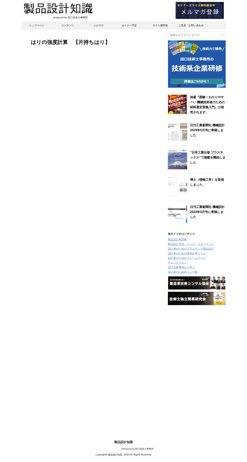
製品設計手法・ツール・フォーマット (191, 244)
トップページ (36, 25)
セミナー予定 (129, 25)
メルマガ (98, 25)
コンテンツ (67, 25)
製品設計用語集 (177, 239)
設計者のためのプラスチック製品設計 (191, 248)
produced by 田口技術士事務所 (124, 449)
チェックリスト (177, 262)
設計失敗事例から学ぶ (181, 267)
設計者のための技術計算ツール (187, 253)
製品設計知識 (123, 442)
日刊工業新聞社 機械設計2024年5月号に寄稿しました (207, 212)
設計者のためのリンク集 (183, 271)
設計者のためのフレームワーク (187, 258)
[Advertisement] (197, 368)
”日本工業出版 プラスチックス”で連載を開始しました (208, 157)
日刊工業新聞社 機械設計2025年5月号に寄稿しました (207, 130)
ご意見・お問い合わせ (191, 25)
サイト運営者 (160, 25)
